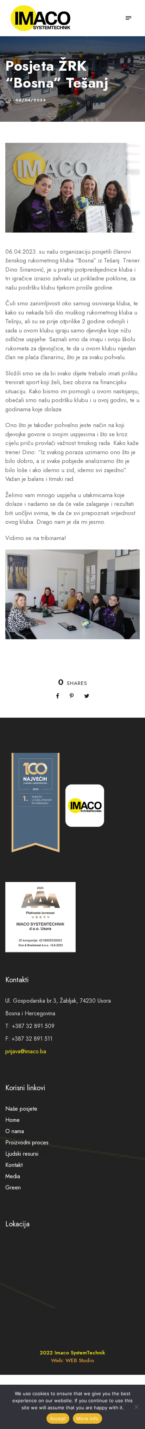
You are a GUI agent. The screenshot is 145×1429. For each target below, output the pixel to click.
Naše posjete (21, 1109)
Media (12, 1176)
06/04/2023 (30, 100)
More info (87, 1418)
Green (13, 1187)
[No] (136, 1406)
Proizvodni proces (27, 1142)
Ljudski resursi (21, 1154)
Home (12, 1120)
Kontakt (14, 1165)
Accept (58, 1418)
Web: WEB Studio (72, 1360)
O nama (14, 1131)
